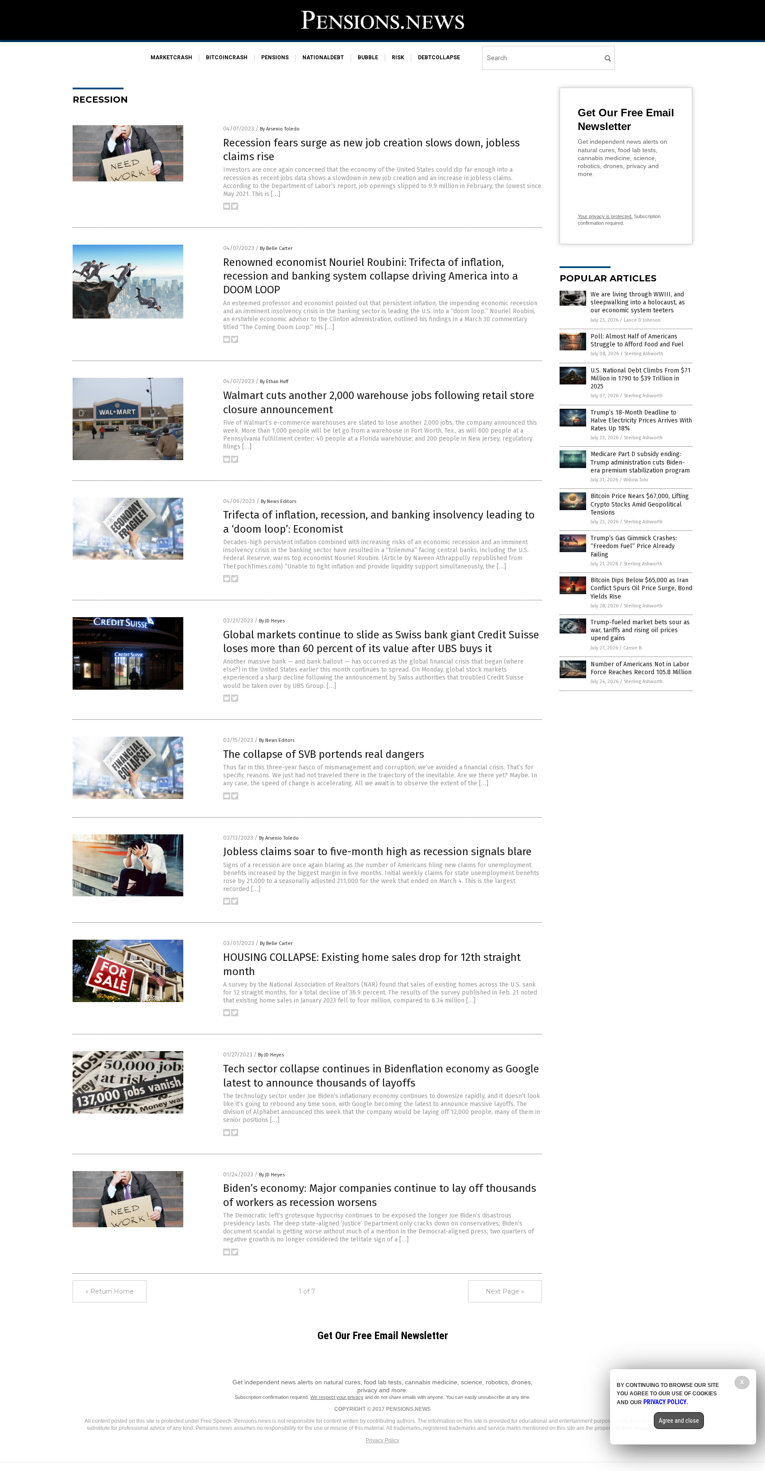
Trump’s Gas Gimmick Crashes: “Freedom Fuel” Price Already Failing (634, 546)
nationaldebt (323, 57)
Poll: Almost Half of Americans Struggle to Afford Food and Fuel (637, 340)
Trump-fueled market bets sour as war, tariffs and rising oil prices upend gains (640, 630)
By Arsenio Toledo (280, 129)
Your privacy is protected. (605, 216)
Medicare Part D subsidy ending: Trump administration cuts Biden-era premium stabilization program (640, 462)
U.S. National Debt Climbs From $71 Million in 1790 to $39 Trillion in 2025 (641, 378)
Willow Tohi (635, 480)
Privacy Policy (382, 1440)
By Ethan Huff (274, 381)
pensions (275, 57)
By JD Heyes (272, 621)
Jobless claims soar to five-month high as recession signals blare (377, 851)
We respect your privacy (336, 1397)
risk (398, 57)
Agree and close (679, 1420)
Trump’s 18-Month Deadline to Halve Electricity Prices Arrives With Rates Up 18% (641, 420)
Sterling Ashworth (643, 354)
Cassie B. (633, 648)
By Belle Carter (276, 248)
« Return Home (109, 1291)
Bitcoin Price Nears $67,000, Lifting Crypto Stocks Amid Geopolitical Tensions (640, 504)
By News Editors (278, 501)
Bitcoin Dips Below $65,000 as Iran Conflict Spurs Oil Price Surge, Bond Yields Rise (641, 588)
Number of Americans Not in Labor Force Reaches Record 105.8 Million (641, 668)
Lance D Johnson (642, 320)
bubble (368, 57)
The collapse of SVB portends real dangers (323, 754)
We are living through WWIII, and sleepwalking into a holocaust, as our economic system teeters (638, 302)
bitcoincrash (226, 57)
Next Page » (505, 1291)
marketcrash (171, 57)
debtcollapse (439, 57)
